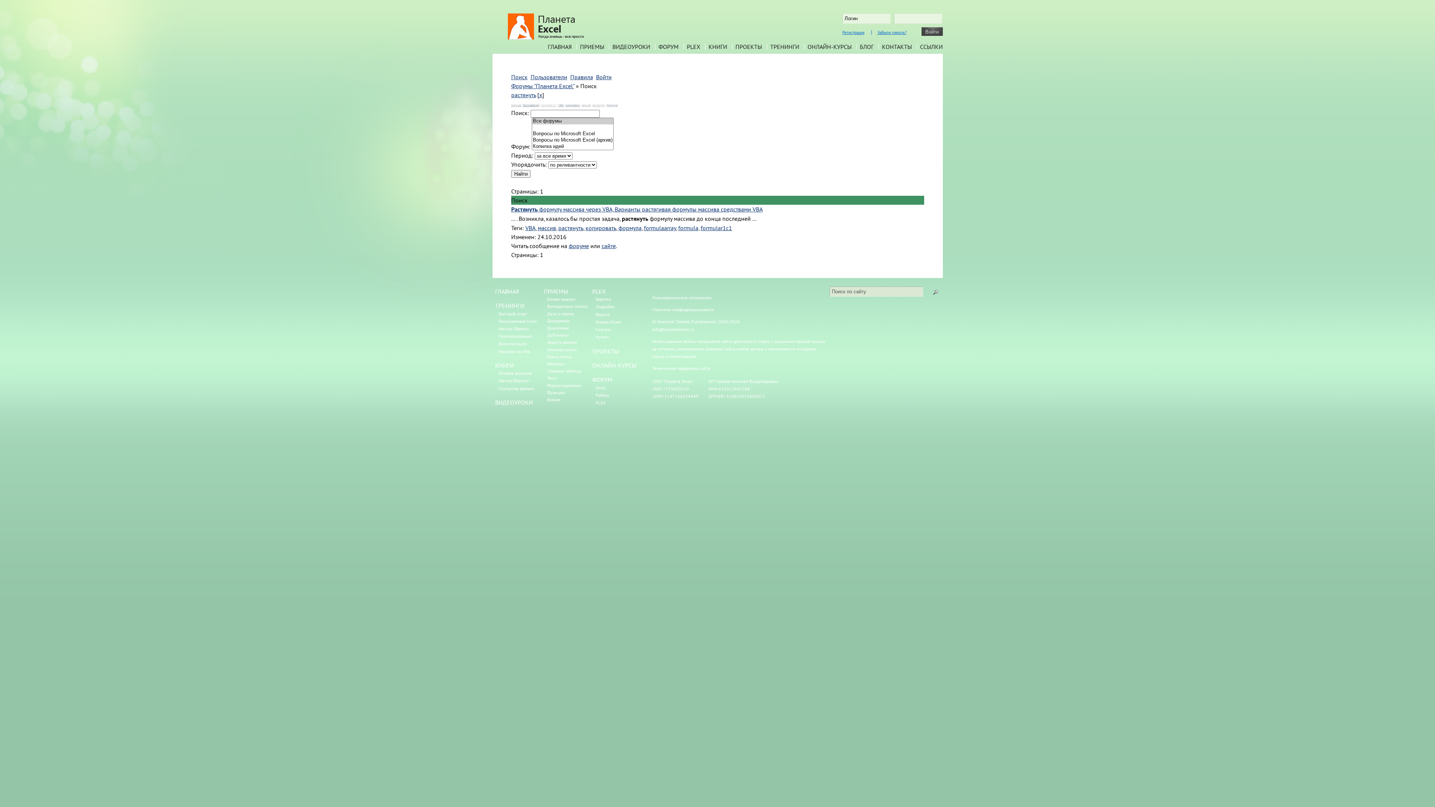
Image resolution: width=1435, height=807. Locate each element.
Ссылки (931, 46)
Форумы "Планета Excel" (542, 86)
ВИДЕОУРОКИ (514, 402)
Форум (668, 46)
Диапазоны (558, 328)
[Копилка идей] (572, 146)
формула (612, 105)
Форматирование (564, 385)
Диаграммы (558, 321)
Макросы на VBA (514, 351)
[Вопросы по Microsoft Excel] (572, 134)
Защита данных (562, 342)
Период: (522, 155)
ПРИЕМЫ (556, 291)
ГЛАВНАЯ (507, 291)
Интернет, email (562, 349)
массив (586, 105)
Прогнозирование (516, 336)
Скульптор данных (516, 388)
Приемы (592, 46)
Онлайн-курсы (830, 46)
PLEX (693, 46)
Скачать (603, 329)
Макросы (555, 364)
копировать (572, 105)
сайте (609, 246)
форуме (579, 246)
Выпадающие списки (567, 306)
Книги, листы (559, 356)
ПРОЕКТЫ (605, 351)
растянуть (523, 95)
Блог (867, 46)
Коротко (603, 299)
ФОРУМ (602, 379)
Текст (552, 378)
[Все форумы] (572, 121)
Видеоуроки (631, 46)
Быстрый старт (513, 313)
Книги (718, 46)
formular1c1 (549, 105)
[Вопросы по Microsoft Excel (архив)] (572, 140)
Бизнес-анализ (561, 299)
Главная (560, 46)
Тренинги (784, 46)
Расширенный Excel (518, 321)
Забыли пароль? (892, 32)
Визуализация (513, 343)
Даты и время (560, 313)
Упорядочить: (529, 164)
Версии (603, 314)
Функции (556, 392)
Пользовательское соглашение (682, 297)
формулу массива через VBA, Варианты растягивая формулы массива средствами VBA (637, 209)
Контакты (897, 46)
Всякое (554, 399)
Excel (601, 387)
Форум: (520, 146)
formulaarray (531, 105)
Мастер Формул (514, 328)
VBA (561, 105)
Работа (602, 395)
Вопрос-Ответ (608, 322)
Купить (603, 337)
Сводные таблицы (564, 371)
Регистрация (853, 32)
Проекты (748, 46)
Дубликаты (558, 335)
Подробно (605, 306)
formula (516, 105)
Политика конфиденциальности (683, 309)
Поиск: (520, 113)
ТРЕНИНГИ (509, 305)
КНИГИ (504, 365)
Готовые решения (515, 373)
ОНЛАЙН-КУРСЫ (614, 365)
